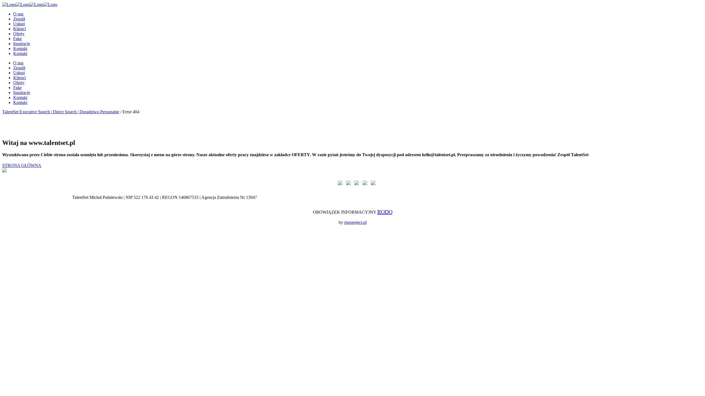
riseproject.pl (355, 222)
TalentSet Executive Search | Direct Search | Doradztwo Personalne (60, 111)
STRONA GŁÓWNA (21, 165)
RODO (384, 212)
